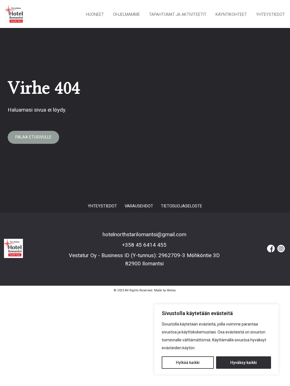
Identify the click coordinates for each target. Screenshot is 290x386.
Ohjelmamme (126, 14)
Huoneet (95, 14)
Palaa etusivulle (33, 137)
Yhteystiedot (270, 14)
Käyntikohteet (231, 14)
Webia (171, 290)
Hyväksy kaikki (243, 362)
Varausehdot (139, 206)
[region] (216, 339)
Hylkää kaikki (188, 362)
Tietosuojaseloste (181, 206)
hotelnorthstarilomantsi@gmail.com (144, 234)
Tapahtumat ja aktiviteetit (177, 14)
